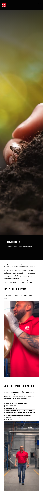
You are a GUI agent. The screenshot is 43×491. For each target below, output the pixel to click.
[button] (19, 404)
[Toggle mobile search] (38, 3)
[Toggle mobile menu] (40, 3)
